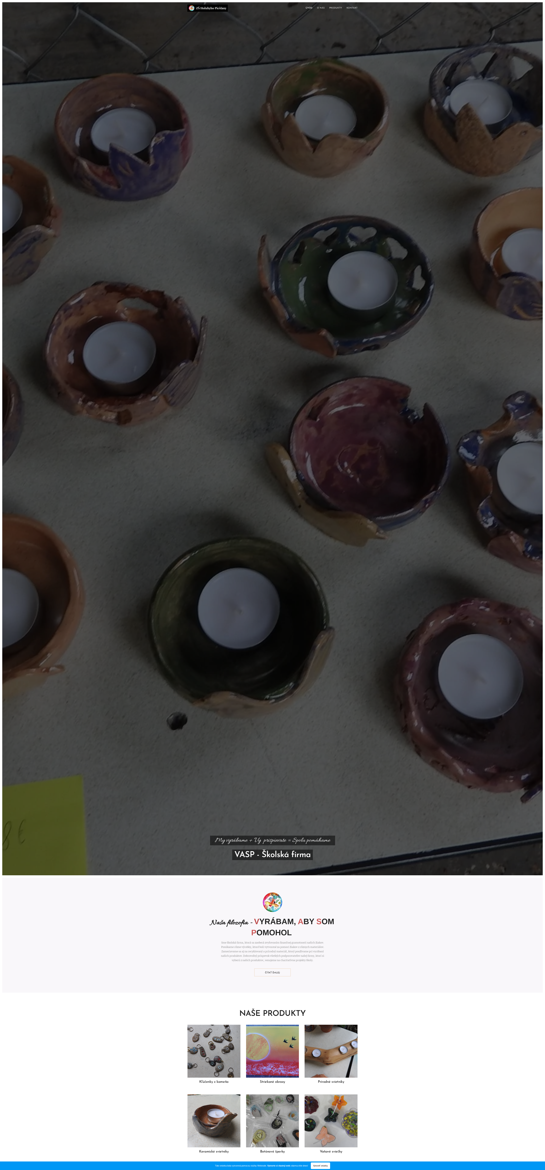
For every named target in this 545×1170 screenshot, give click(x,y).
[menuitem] (310, 8)
